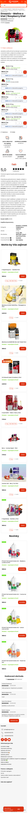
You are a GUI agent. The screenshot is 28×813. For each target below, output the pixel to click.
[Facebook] (2, 739)
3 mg (23, 234)
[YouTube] (9, 739)
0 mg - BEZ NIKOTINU (19, 233)
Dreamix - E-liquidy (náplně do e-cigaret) (21, 227)
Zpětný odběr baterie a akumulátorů (10, 775)
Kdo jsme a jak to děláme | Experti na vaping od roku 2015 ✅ (13, 759)
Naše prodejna (5, 762)
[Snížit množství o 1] (16, 72)
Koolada (18, 238)
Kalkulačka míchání (6, 764)
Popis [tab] (14, 164)
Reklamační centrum (6, 756)
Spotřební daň (5, 777)
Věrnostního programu (17, 75)
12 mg (20, 236)
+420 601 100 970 (1, 1)
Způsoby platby (5, 754)
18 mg (23, 236)
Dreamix (7, 22)
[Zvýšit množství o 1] (22, 72)
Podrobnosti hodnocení (7, 20)
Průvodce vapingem (6, 771)
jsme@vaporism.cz (9, 729)
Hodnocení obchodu (14, 676)
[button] (14, 275)
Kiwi (17, 240)
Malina (21, 240)
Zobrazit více (14, 720)
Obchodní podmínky (6, 748)
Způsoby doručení (5, 750)
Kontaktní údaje (5, 746)
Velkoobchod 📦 (5, 752)
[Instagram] (5, 739)
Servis (2, 773)
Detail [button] (22, 276)
